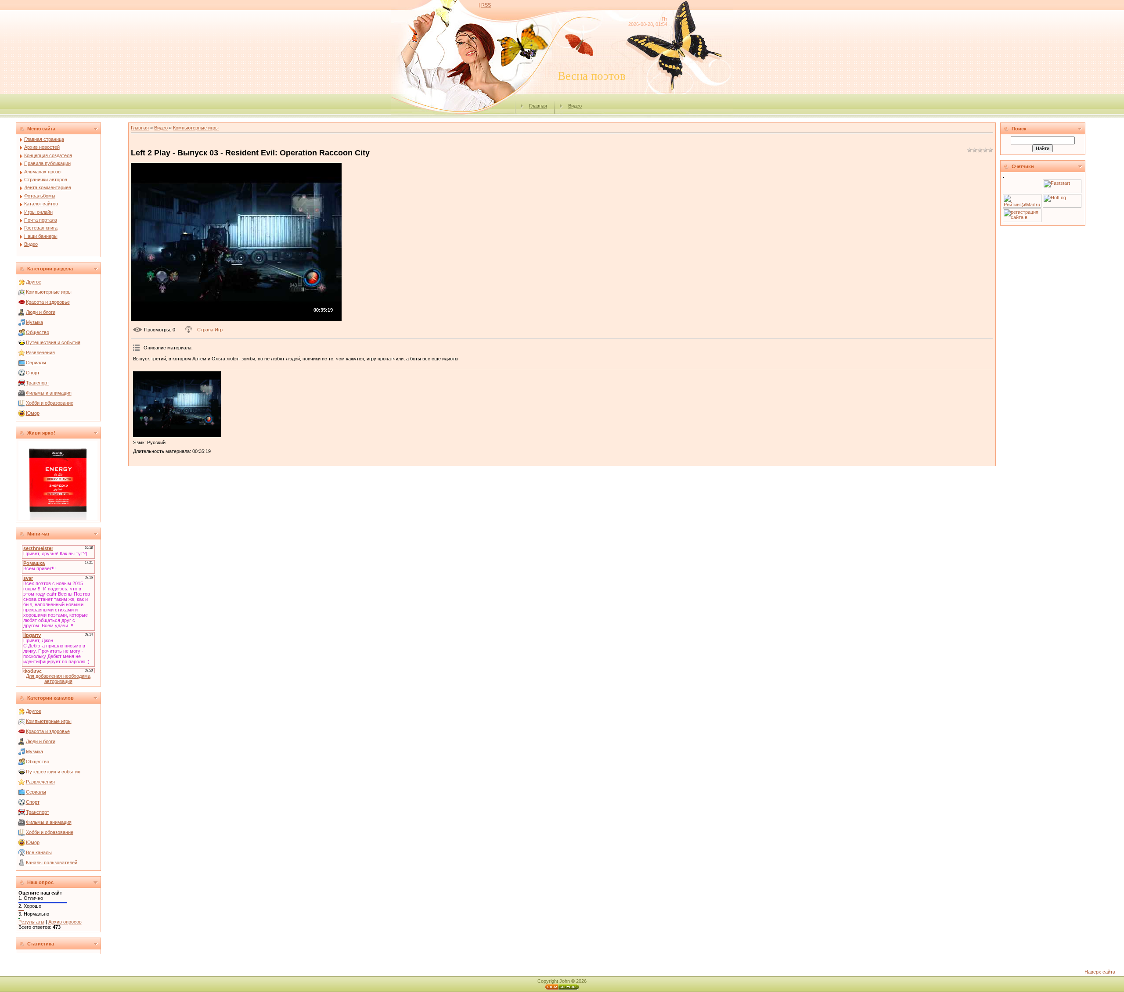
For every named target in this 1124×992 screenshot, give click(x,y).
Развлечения (40, 352)
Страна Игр (210, 329)
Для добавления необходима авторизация (58, 678)
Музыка (34, 322)
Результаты (31, 921)
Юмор (33, 413)
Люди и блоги (40, 312)
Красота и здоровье (48, 302)
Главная (538, 105)
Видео (575, 105)
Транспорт (37, 382)
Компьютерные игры (49, 292)
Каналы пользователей (51, 862)
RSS (486, 4)
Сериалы (36, 362)
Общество (37, 332)
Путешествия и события (53, 342)
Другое (33, 281)
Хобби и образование (49, 403)
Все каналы (39, 852)
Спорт (33, 372)
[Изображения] (177, 404)
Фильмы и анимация (49, 392)
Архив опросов (65, 921)
